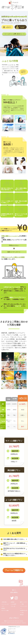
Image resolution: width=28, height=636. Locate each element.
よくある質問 (13, 604)
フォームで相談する (14, 570)
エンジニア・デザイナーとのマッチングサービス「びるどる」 (14, 622)
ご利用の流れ (3, 7)
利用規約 (3, 608)
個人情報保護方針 (11, 633)
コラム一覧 (13, 606)
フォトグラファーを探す (7, 7)
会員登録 (23, 7)
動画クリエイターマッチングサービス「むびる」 (14, 620)
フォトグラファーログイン (19, 7)
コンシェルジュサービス (12, 7)
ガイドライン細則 (4, 610)
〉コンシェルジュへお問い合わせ (14, 34)
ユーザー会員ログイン (15, 7)
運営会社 (22, 614)
